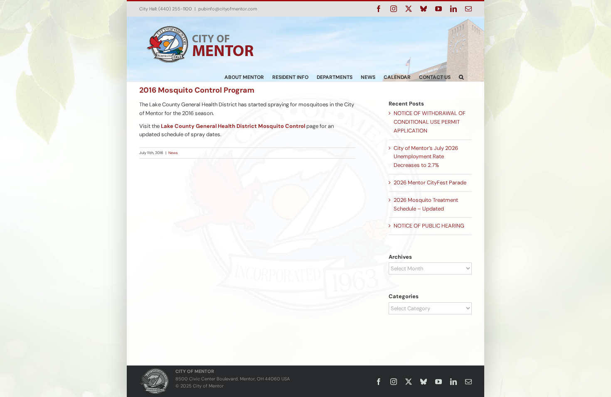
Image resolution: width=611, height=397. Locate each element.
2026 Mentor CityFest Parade (430, 182)
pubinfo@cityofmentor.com (227, 9)
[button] (461, 76)
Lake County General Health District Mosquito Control (233, 126)
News (173, 152)
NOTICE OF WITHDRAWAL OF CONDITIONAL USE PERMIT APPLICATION (430, 122)
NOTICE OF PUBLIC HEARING (429, 225)
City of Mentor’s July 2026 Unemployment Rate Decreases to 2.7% (426, 157)
